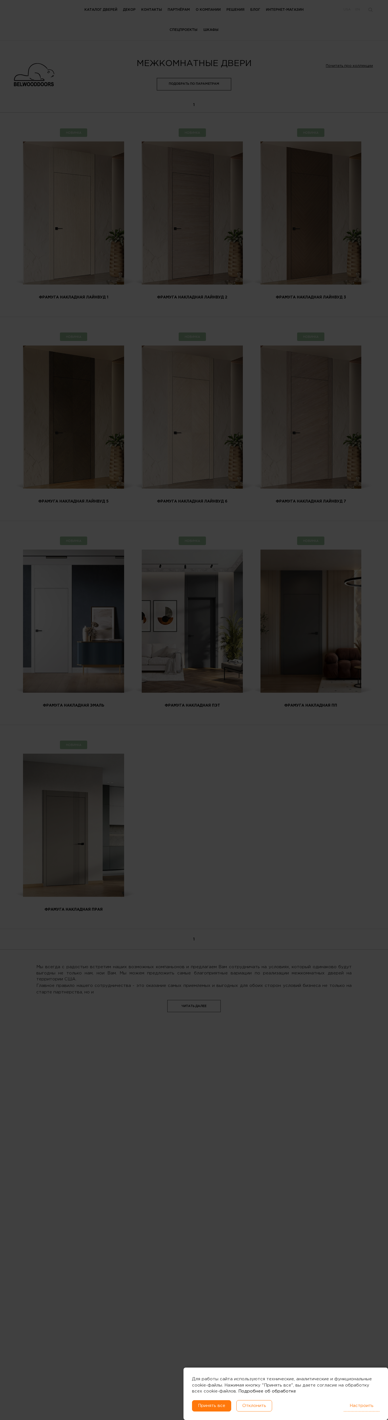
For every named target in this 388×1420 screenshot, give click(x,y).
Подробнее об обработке (267, 1391)
